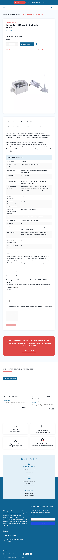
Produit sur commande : (10, 402)
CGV (4, 557)
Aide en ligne (29, 490)
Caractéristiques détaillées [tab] (15, 126)
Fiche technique (10, 270)
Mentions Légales (12, 557)
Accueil (5, 14)
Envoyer (43, 523)
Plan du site (22, 557)
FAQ (29, 478)
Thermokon (9, 30)
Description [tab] (30, 121)
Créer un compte (29, 350)
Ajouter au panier (25, 44)
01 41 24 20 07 (21, 2)
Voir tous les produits (10, 378)
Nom (7, 301)
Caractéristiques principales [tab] (15, 121)
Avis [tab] (41, 126)
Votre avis (9, 289)
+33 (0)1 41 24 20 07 (29, 467)
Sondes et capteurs (15, 14)
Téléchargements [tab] (31, 126)
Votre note (9, 287)
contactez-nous (25, 49)
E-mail (8, 303)
